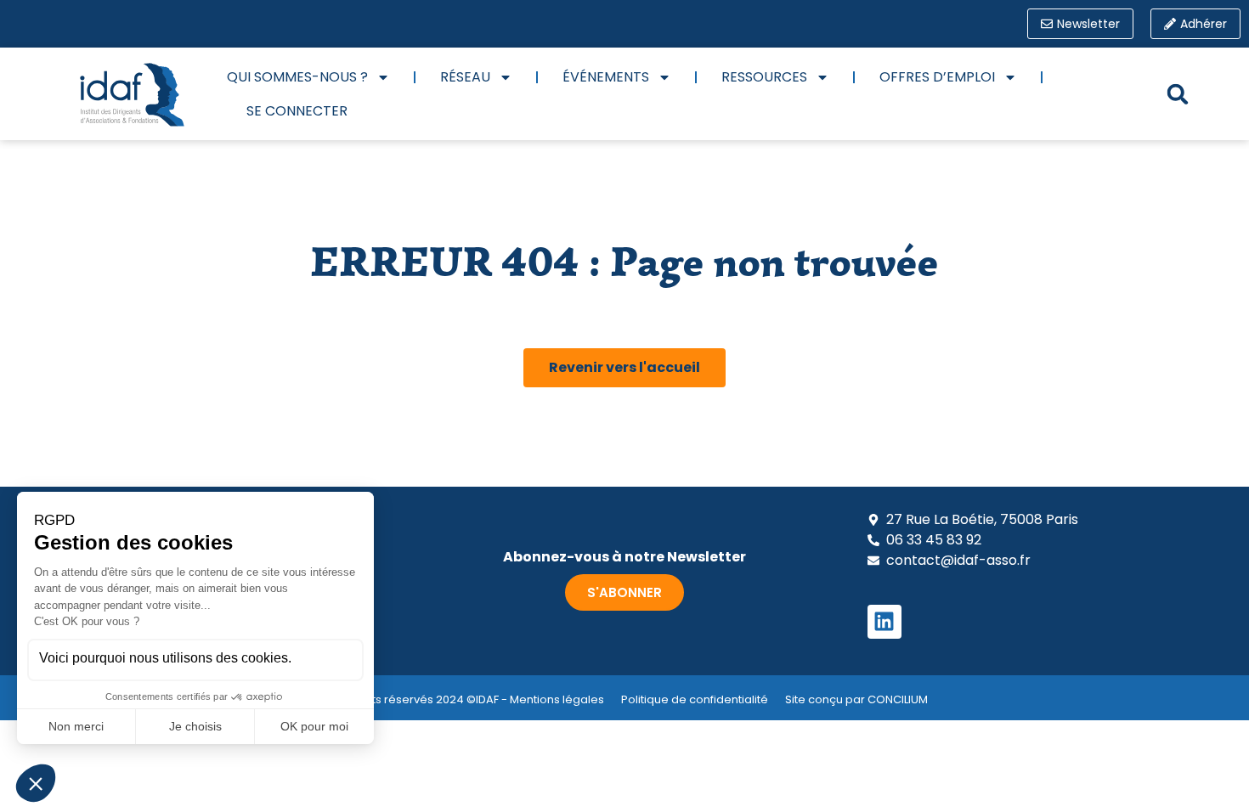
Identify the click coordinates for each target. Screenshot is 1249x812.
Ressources (764, 77)
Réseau (465, 77)
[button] (1177, 94)
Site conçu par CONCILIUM (856, 699)
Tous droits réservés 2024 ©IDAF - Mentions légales (462, 699)
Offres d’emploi (937, 77)
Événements (605, 77)
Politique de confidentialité (694, 699)
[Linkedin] (884, 622)
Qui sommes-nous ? (297, 77)
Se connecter (297, 111)
